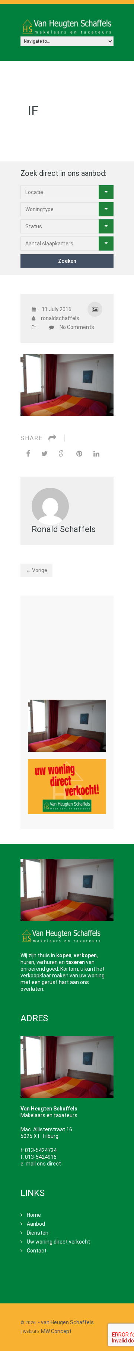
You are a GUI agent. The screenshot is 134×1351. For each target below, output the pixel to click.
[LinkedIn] (96, 454)
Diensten (37, 1233)
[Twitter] (44, 454)
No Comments (77, 327)
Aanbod (36, 1224)
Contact (37, 1251)
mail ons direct (43, 1164)
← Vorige (36, 570)
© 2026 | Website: (57, 1326)
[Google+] (62, 454)
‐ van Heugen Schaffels (66, 1322)
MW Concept (56, 1331)
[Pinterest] (79, 454)
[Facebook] (28, 454)
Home (34, 1215)
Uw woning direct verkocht (58, 1242)
